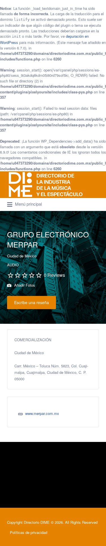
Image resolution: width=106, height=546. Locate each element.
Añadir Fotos (24, 285)
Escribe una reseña (31, 302)
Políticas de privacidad (28, 532)
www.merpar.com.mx (42, 413)
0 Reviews (54, 275)
